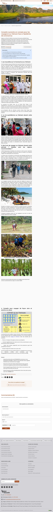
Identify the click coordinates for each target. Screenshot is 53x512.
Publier (6, 428)
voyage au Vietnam (15, 336)
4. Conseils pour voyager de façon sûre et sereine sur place (14, 57)
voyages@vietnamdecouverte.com (19, 0)
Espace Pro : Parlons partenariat (34, 473)
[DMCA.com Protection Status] (50, 510)
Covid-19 (8, 374)
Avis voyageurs (31, 469)
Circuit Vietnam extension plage (36, 440)
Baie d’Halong (18, 440)
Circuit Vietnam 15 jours (5, 450)
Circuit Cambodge (4, 465)
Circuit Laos (3, 467)
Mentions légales (31, 467)
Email (3, 419)
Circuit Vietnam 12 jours (5, 448)
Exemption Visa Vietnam (32, 452)
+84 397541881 (15, 497)
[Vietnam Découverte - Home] (4, 3)
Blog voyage (30, 471)
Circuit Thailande (4, 469)
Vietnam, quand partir (32, 446)
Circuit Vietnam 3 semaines (6, 452)
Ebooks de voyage (31, 465)
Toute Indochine (4, 473)
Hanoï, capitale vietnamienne (8, 440)
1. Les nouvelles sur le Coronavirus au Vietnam (12, 52)
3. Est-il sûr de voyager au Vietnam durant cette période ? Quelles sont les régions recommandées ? (16, 56)
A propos (30, 463)
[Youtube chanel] (7, 487)
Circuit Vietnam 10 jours (5, 446)
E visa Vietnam (26, 440)
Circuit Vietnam (4, 463)
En (45, 0)
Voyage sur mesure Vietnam (33, 450)
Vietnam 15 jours (31, 454)
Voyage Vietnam (31, 448)
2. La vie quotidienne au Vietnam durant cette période (13, 53)
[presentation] (8, 14)
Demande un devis (46, 3)
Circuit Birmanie (4, 471)
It (51, 0)
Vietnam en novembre (32, 457)
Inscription (17, 481)
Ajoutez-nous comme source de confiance (17, 384)
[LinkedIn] (12, 487)
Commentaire (5, 406)
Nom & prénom (5, 414)
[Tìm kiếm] (41, 0)
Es (48, 0)
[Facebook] (2, 487)
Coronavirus (13, 374)
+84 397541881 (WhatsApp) (6, 0)
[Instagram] (4, 487)
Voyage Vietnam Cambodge (6, 454)
